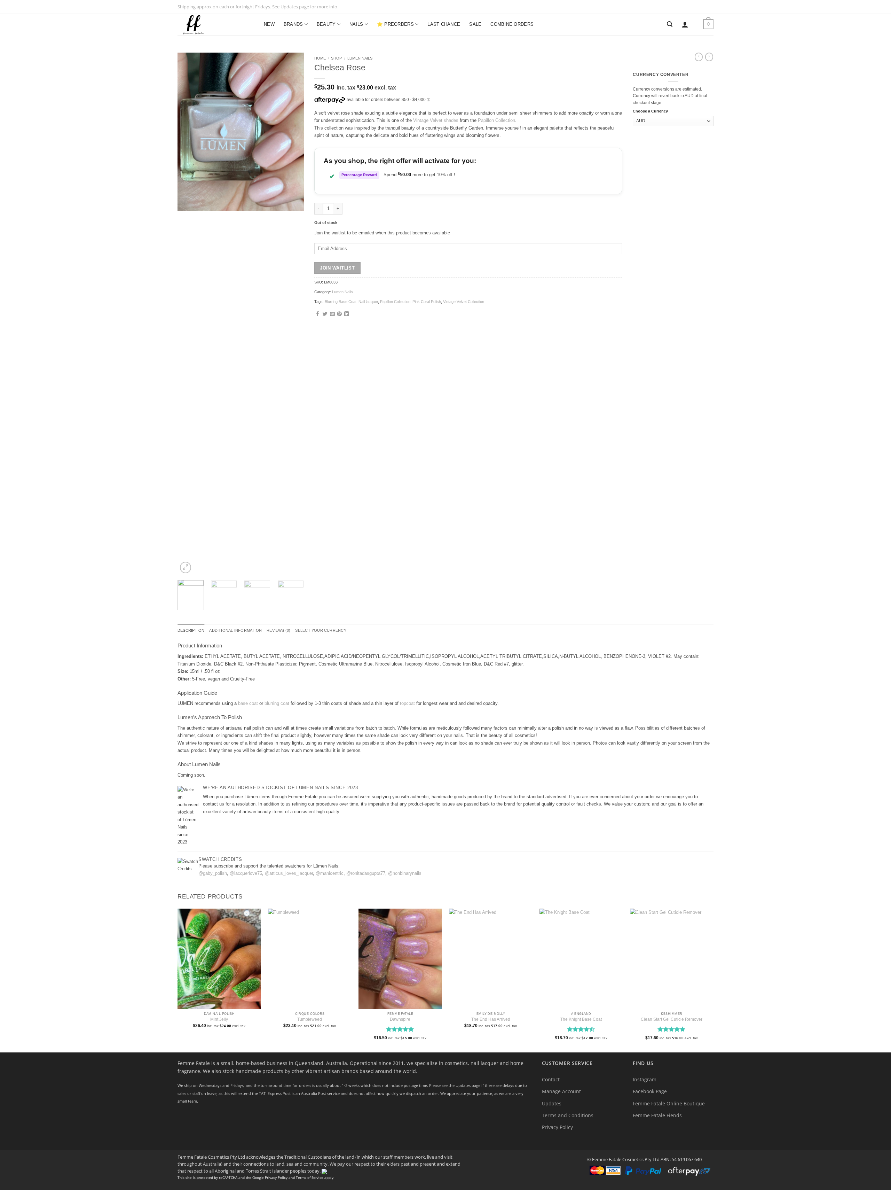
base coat (248, 703)
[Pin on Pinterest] (339, 314)
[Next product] (699, 57)
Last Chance (443, 24)
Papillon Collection (496, 120)
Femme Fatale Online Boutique (669, 1103)
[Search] (669, 24)
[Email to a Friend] (332, 314)
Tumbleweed (309, 1019)
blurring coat (277, 703)
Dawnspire (400, 1019)
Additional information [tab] (235, 630)
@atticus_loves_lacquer (289, 873)
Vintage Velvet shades (435, 120)
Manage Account (561, 1091)
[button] (684, 24)
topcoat (407, 703)
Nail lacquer (368, 302)
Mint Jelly (219, 1019)
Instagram (644, 1079)
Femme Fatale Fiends (657, 1115)
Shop (336, 58)
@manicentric (330, 873)
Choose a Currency (650, 111)
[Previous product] (709, 57)
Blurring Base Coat (340, 302)
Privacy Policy (557, 1127)
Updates (551, 1103)
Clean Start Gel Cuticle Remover (671, 1019)
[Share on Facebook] (317, 314)
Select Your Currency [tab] (320, 630)
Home (320, 58)
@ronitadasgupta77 (365, 873)
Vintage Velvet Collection (463, 302)
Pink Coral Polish (426, 302)
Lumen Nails (359, 58)
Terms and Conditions (567, 1115)
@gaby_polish (212, 873)
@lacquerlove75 (246, 873)
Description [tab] (191, 630)
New (269, 24)
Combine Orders (512, 24)
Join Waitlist (337, 268)
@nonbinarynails (404, 873)
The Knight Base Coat (581, 1019)
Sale (475, 24)
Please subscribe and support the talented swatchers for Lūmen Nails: (269, 866)
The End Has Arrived (490, 1019)
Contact (551, 1079)
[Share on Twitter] (325, 314)
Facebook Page (650, 1091)
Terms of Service (309, 1177)
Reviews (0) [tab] (278, 630)
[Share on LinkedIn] (346, 314)
